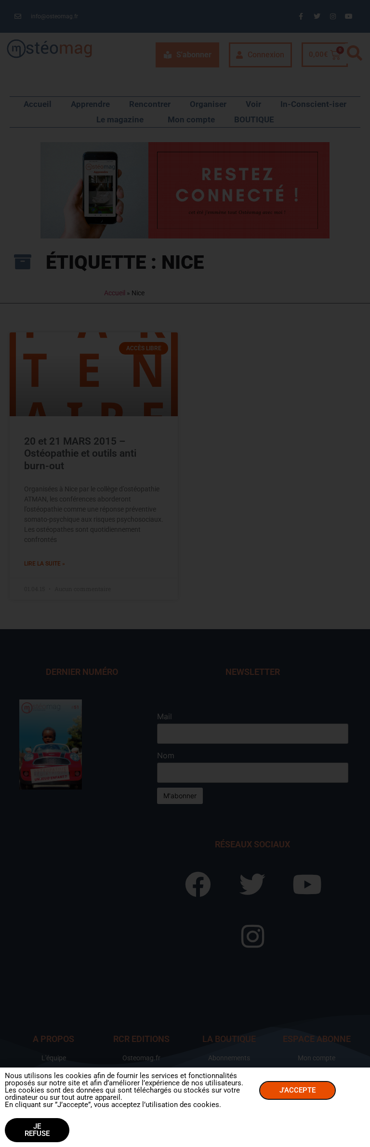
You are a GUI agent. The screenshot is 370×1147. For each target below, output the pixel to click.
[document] (185, 573)
